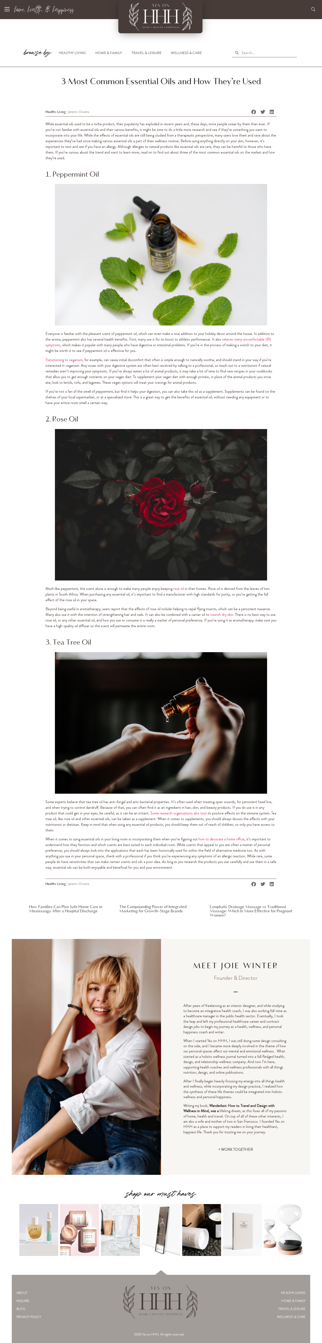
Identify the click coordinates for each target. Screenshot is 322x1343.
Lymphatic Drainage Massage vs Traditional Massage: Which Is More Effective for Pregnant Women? (251, 911)
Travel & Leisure (146, 52)
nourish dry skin (221, 614)
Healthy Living (72, 52)
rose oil (178, 588)
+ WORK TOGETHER (235, 1149)
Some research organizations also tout (178, 813)
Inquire (23, 1300)
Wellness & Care (186, 52)
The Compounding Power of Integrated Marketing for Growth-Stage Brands (152, 909)
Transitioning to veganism (64, 360)
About (22, 1292)
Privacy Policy (29, 1316)
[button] (253, 112)
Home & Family (108, 52)
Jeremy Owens (78, 112)
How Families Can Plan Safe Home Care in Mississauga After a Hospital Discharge (65, 909)
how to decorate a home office (221, 839)
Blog (21, 1308)
